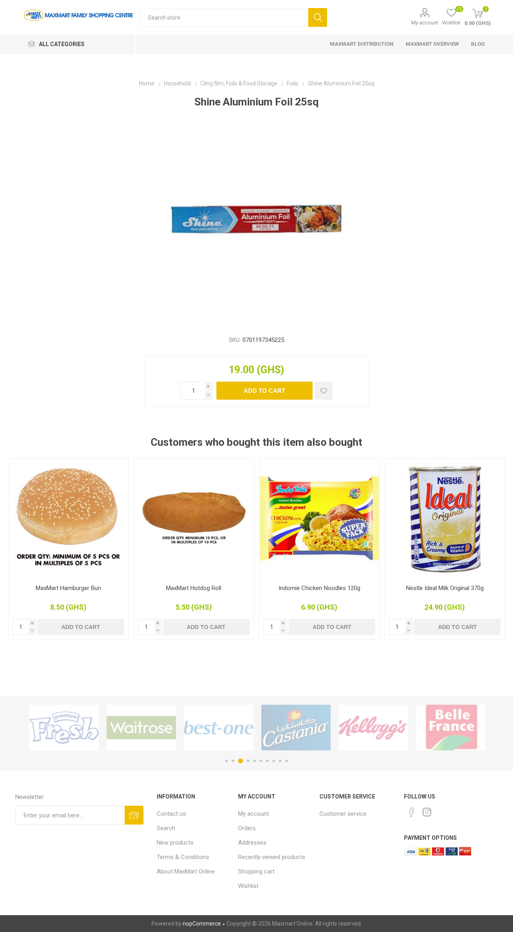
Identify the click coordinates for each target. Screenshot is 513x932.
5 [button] (254, 761)
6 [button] (261, 761)
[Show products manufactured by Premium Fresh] (64, 727)
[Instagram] (426, 812)
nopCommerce (202, 923)
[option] (64, 727)
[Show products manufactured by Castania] (296, 727)
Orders (247, 828)
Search (317, 17)
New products (175, 842)
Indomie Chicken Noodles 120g (319, 588)
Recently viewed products (271, 857)
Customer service (342, 813)
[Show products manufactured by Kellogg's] (373, 727)
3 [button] (240, 760)
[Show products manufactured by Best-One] (218, 727)
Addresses (252, 842)
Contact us (171, 813)
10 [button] (286, 761)
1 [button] (226, 761)
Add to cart (264, 390)
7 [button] (267, 761)
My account (424, 23)
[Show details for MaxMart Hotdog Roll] (194, 518)
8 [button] (274, 761)
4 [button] (248, 761)
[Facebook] (411, 812)
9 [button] (280, 761)
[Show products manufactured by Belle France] (450, 727)
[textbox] (223, 17)
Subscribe (134, 815)
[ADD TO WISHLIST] (324, 391)
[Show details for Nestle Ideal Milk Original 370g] (445, 518)
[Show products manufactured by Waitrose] (141, 727)
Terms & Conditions (183, 857)
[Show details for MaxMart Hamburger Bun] (68, 518)
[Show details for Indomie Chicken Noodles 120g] (319, 518)
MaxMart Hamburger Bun (68, 588)
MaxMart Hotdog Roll (193, 588)
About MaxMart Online (186, 871)
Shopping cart (256, 871)
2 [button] (233, 761)
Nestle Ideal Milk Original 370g (445, 588)
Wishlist (248, 886)
